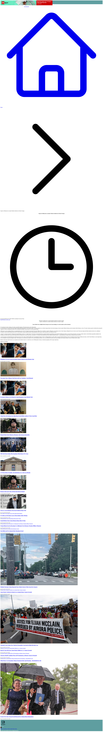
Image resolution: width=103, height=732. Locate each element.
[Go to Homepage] (3, 725)
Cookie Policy (12, 728)
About (16, 728)
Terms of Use (2, 728)
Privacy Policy (7, 728)
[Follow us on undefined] (1, 727)
